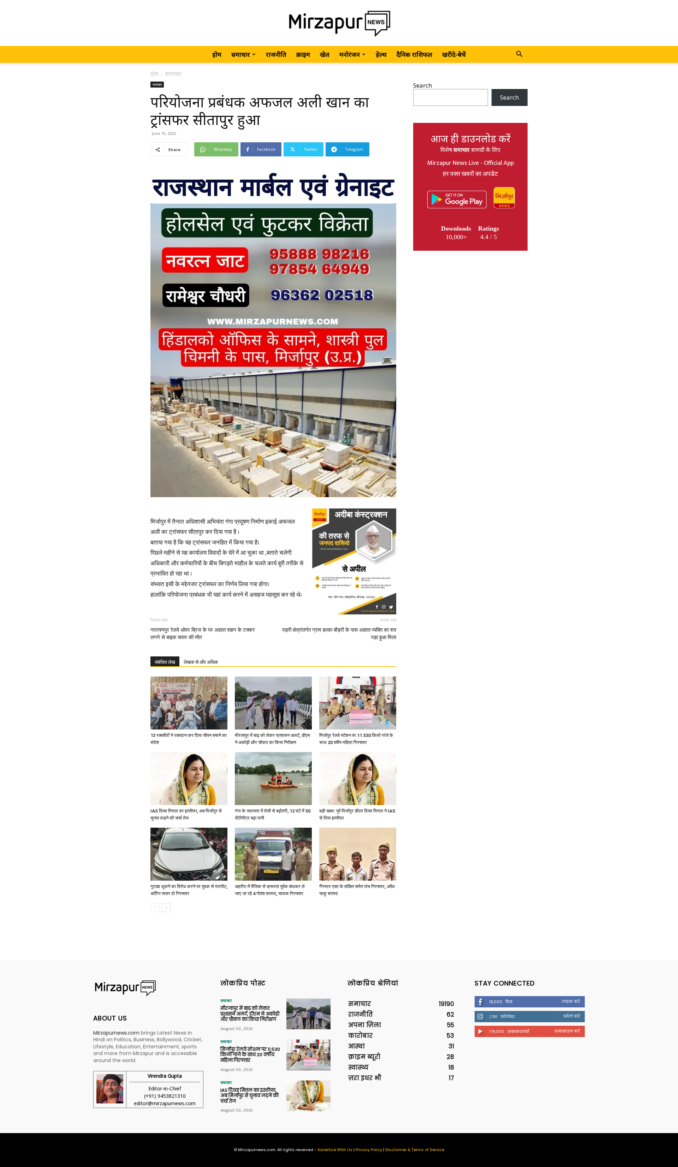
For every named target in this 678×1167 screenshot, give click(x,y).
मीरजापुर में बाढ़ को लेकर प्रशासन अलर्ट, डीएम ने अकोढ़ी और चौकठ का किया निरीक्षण (249, 1014)
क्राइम (303, 54)
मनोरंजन (349, 54)
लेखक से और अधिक (201, 662)
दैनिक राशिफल (414, 54)
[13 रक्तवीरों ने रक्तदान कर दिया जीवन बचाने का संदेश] (188, 703)
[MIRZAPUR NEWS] (148, 988)
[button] (519, 54)
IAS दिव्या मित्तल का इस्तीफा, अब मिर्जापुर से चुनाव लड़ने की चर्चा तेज (249, 1096)
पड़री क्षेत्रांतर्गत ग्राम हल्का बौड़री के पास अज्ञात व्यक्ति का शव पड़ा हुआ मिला (339, 634)
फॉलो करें (571, 1016)
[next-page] (166, 907)
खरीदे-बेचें (454, 54)
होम (216, 54)
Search (422, 85)
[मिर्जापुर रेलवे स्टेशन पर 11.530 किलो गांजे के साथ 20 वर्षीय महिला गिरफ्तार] (357, 703)
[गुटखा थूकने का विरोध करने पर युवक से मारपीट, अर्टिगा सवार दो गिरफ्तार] (188, 854)
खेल (324, 54)
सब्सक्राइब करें (567, 1031)
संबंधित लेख (165, 662)
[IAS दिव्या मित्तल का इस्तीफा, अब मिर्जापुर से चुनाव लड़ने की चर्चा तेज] (188, 778)
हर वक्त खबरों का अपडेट (470, 174)
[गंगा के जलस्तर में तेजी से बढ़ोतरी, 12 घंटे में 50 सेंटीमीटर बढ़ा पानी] (273, 778)
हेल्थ (381, 54)
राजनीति (276, 54)
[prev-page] (154, 907)
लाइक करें (571, 1001)
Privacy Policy (369, 1150)
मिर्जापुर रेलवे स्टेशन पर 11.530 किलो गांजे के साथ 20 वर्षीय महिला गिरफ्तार (250, 1055)
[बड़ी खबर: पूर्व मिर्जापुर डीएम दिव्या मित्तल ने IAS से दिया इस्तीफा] (357, 778)
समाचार (240, 54)
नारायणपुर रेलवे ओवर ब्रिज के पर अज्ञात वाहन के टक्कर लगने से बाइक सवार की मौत (202, 634)
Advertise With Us (334, 1150)
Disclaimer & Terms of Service (414, 1150)
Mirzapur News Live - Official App (470, 163)
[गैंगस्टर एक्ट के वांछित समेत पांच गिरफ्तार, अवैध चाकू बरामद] (357, 854)
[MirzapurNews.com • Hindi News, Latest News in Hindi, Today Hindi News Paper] (339, 23)
